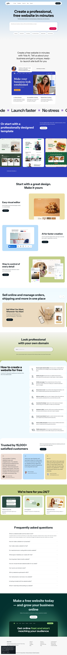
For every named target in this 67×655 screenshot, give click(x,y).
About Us (41, 641)
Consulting (28, 33)
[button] (60, 296)
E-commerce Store (35, 33)
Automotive (22, 33)
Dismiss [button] (4, 652)
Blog (30, 645)
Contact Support (54, 641)
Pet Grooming (50, 33)
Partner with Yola (43, 644)
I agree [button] (8, 652)
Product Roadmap (54, 645)
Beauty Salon (43, 33)
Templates (31, 644)
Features (31, 641)
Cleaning (15, 33)
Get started (58, 3)
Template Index (53, 644)
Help (41, 645)
